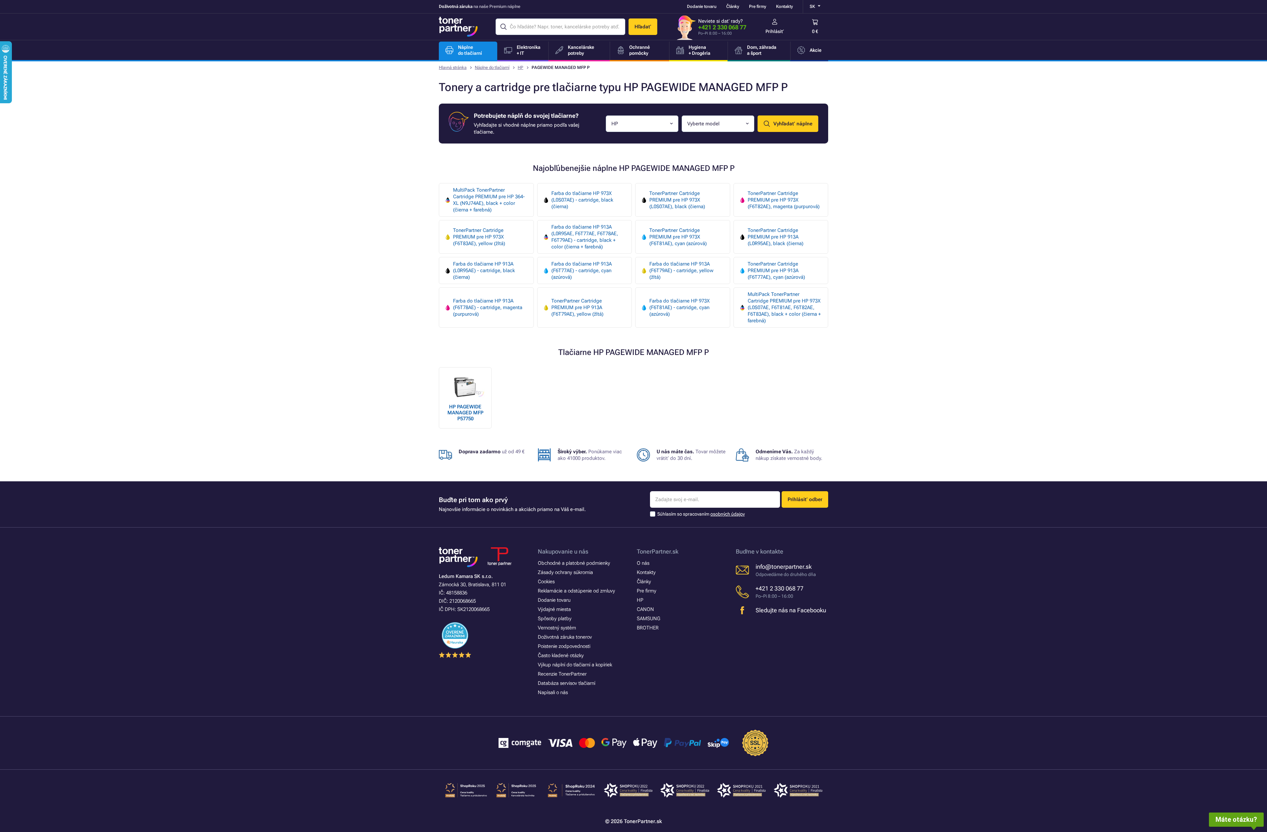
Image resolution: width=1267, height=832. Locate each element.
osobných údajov (727, 514)
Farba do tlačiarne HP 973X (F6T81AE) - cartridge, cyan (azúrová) (679, 307)
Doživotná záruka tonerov (565, 637)
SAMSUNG (648, 619)
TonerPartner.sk (657, 551)
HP (520, 67)
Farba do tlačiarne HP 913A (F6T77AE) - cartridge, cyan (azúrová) (581, 270)
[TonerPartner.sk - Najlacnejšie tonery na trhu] (458, 27)
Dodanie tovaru (701, 6)
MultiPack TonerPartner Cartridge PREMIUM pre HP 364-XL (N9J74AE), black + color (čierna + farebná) (489, 200)
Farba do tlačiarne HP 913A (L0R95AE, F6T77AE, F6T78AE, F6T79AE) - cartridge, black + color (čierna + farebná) (584, 237)
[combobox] (642, 123)
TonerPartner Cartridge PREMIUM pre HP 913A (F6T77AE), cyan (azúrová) (776, 270)
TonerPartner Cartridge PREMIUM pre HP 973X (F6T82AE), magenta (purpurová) (784, 199)
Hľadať (642, 27)
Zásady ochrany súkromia (565, 572)
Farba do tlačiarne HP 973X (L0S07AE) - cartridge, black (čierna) (582, 199)
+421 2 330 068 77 (722, 27)
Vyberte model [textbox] (703, 124)
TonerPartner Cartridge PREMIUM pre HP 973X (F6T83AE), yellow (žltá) (479, 236)
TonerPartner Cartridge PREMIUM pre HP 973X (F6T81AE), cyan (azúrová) (678, 236)
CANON (645, 609)
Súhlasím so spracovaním (701, 514)
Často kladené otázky (561, 655)
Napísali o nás (553, 692)
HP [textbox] (614, 124)
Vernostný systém (557, 628)
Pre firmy (757, 6)
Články (732, 6)
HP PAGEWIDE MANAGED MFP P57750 (465, 413)
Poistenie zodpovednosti (564, 646)
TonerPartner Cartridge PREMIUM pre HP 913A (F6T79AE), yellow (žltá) (577, 307)
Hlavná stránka (453, 67)
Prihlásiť (774, 31)
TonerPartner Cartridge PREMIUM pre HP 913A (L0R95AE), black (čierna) (775, 236)
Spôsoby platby (554, 619)
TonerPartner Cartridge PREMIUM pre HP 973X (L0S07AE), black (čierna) (677, 199)
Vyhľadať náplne (792, 124)
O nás (643, 563)
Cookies (546, 582)
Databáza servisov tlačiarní (566, 683)
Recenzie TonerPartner (562, 674)
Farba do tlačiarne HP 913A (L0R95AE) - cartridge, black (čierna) (484, 270)
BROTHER (648, 628)
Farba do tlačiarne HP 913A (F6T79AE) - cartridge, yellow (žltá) (681, 270)
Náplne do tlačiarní (492, 67)
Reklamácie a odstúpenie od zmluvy (576, 591)
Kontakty (784, 6)
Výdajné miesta (554, 609)
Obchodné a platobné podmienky (574, 563)
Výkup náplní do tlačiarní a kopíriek (575, 665)
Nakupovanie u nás (563, 551)
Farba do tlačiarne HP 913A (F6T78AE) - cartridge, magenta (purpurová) (487, 307)
